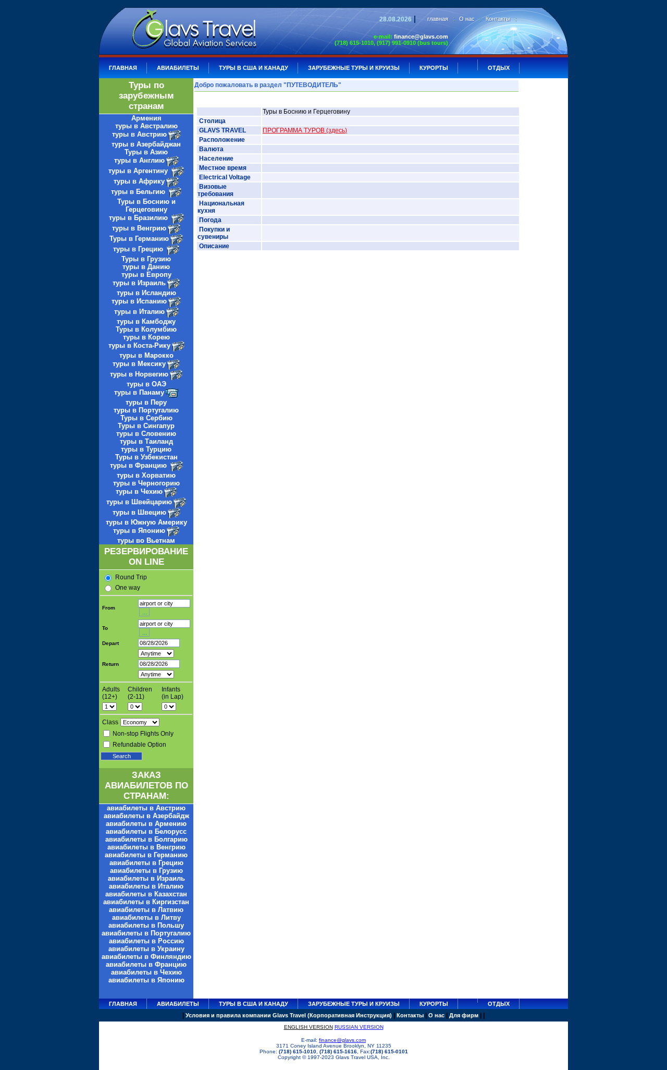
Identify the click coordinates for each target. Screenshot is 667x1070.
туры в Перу (146, 402)
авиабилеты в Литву (146, 917)
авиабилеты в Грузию (146, 870)
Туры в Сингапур (146, 426)
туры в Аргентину (139, 171)
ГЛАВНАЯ (123, 68)
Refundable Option (139, 744)
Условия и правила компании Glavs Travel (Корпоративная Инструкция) (289, 1015)
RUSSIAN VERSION (359, 1027)
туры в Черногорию (146, 483)
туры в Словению (146, 433)
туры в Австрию (139, 134)
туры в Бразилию (139, 218)
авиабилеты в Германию (146, 855)
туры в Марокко (146, 355)
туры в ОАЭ (146, 384)
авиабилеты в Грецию (146, 863)
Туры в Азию (146, 152)
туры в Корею (146, 337)
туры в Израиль (139, 283)
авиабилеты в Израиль (146, 878)
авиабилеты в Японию (146, 980)
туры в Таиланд (146, 441)
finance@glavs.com (421, 36)
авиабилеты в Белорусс (146, 831)
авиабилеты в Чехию (146, 972)
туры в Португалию (146, 410)
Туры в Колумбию (146, 329)
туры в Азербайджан (146, 144)
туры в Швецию (139, 512)
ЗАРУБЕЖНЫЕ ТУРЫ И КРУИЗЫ (354, 68)
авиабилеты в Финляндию (146, 956)
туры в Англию (139, 160)
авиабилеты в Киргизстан (146, 902)
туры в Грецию (139, 249)
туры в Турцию (146, 449)
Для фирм (463, 1015)
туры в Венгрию (139, 228)
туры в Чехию (139, 491)
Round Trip (131, 577)
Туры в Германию (139, 238)
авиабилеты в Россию (146, 941)
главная (437, 19)
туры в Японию (139, 530)
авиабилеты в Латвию (146, 910)
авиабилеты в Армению (146, 824)
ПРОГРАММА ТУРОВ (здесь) (305, 130)
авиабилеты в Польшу (146, 925)
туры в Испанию (139, 301)
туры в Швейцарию (139, 502)
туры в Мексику (139, 364)
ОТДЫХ (499, 68)
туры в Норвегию (139, 374)
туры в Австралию (146, 126)
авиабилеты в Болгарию (146, 839)
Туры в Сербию (146, 418)
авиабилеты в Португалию (146, 933)
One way (127, 587)
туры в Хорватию (146, 475)
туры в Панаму (139, 392)
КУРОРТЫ (433, 68)
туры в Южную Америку (146, 522)
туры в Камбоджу (146, 321)
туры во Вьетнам (146, 540)
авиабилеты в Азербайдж (146, 816)
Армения (146, 118)
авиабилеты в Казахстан (146, 894)
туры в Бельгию (139, 192)
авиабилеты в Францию (146, 964)
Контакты (498, 19)
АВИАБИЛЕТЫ (178, 68)
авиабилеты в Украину (146, 949)
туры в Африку (139, 181)
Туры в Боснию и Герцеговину (146, 205)
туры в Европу (146, 274)
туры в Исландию (146, 293)
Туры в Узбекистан (146, 457)
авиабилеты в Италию (146, 886)
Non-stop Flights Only (143, 733)
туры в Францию (139, 465)
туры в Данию (146, 267)
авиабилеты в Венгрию (146, 847)
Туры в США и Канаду (253, 68)
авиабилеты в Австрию (146, 808)
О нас (467, 19)
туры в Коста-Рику (139, 345)
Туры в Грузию (146, 259)
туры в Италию (139, 311)
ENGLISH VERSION (308, 1027)
